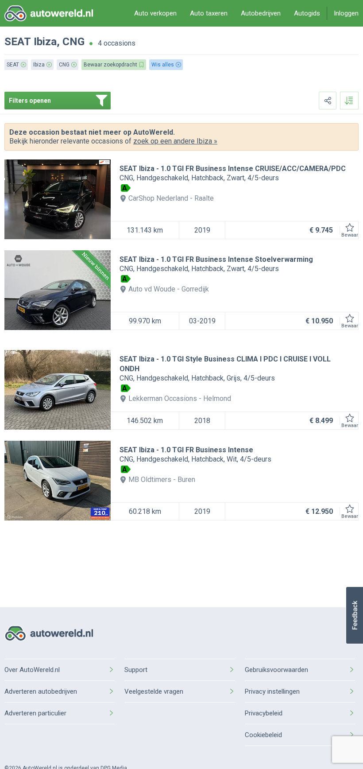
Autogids (307, 13)
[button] (354, 615)
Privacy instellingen (272, 691)
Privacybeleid (263, 713)
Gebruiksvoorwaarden (276, 670)
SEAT (17, 41)
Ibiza (45, 41)
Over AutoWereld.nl (32, 670)
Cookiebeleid (263, 735)
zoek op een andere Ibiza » (175, 141)
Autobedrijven (261, 13)
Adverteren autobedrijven (40, 691)
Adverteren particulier (35, 713)
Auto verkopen (155, 13)
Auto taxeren (209, 13)
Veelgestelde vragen (153, 691)
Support (135, 670)
